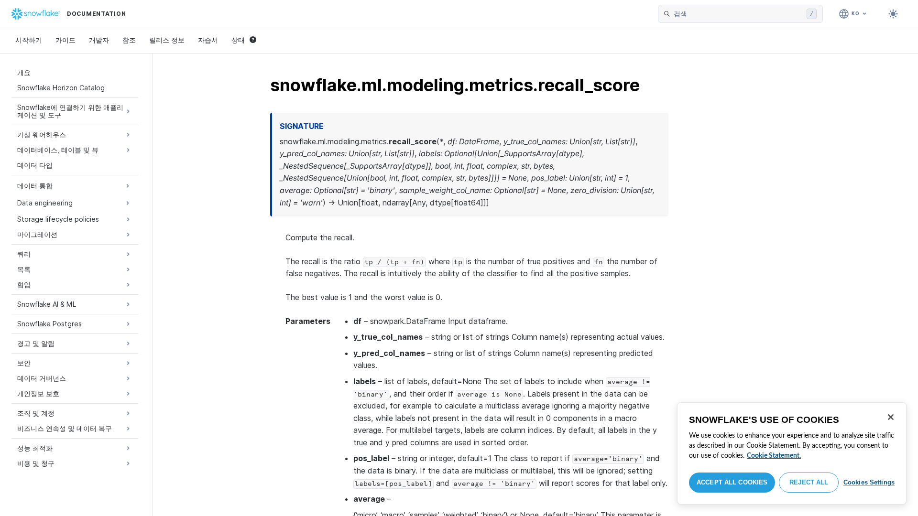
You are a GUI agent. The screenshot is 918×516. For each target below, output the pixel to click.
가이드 (65, 40)
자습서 (208, 40)
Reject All (808, 482)
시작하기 (28, 40)
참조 (129, 40)
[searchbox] (738, 13)
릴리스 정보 (167, 40)
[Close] (890, 417)
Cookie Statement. (774, 455)
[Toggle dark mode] (893, 13)
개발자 (99, 40)
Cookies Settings (869, 482)
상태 (238, 40)
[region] (792, 453)
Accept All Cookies (732, 482)
